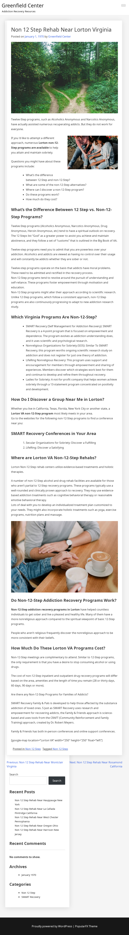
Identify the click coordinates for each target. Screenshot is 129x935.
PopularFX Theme (86, 926)
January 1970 (29, 874)
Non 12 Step (33, 749)
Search (13, 774)
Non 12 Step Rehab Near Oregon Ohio (36, 825)
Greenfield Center (23, 5)
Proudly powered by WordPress (52, 926)
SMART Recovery (31, 897)
